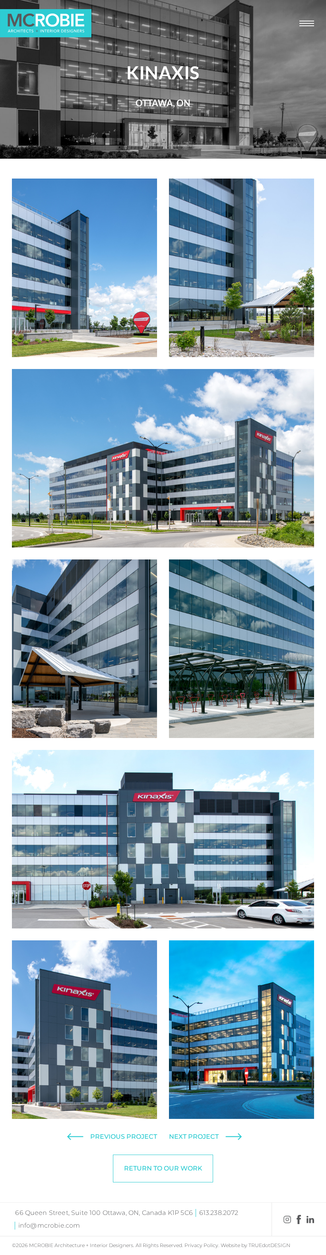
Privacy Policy (201, 1245)
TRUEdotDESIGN (269, 1245)
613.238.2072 (219, 1213)
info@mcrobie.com (49, 1225)
